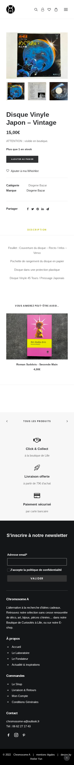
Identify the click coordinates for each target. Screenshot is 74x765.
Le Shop (17, 684)
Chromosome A (21, 754)
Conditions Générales (25, 702)
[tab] (37, 231)
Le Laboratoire (20, 652)
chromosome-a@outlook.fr (22, 721)
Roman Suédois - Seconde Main (37, 364)
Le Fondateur (20, 658)
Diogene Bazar (37, 185)
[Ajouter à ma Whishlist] (63, 317)
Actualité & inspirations (26, 664)
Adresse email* (17, 554)
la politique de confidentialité (43, 569)
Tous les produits (37, 421)
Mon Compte (20, 696)
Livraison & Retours (24, 690)
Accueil (16, 646)
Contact (12, 713)
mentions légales (45, 754)
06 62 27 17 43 (21, 726)
